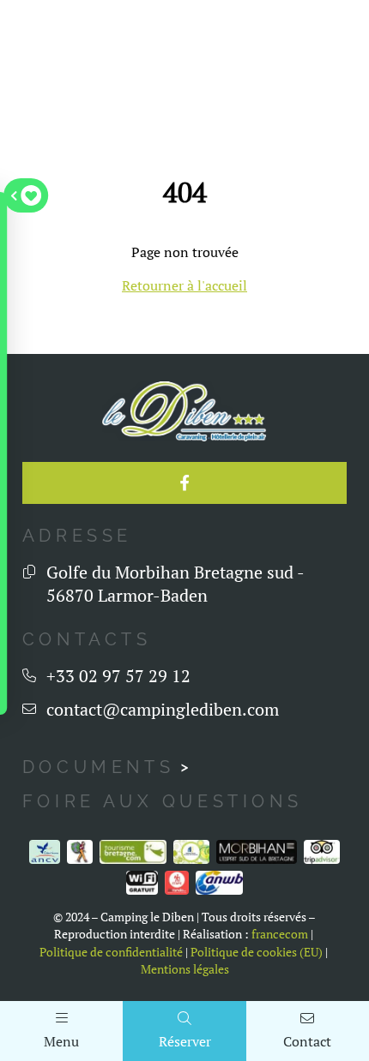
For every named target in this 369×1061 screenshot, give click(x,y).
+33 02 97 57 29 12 (118, 675)
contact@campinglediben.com (162, 709)
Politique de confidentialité (111, 952)
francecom (279, 934)
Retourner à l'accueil (184, 285)
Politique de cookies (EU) (257, 952)
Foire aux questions (162, 801)
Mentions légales (185, 969)
